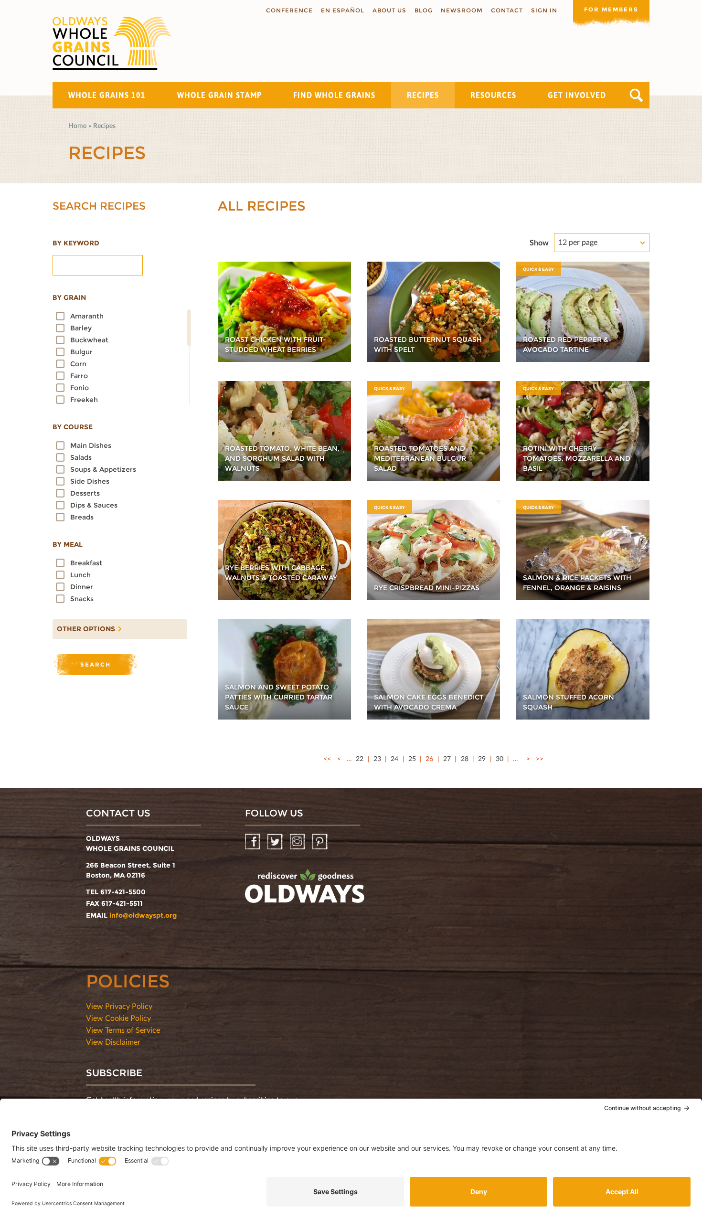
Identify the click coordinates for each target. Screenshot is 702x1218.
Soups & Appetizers (103, 469)
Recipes (423, 95)
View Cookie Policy (118, 1017)
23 (377, 758)
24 (394, 758)
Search (636, 95)
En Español (342, 10)
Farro (79, 375)
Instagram (298, 842)
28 (464, 758)
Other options (84, 626)
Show (539, 242)
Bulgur (81, 352)
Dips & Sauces (93, 505)
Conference (289, 10)
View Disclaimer (113, 1041)
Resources (493, 95)
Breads (82, 517)
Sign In (544, 10)
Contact (507, 10)
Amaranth (87, 316)
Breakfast (86, 563)
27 (447, 758)
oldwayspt (304, 889)
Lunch (80, 575)
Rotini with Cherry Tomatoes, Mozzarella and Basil (576, 458)
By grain (69, 297)
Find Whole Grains (334, 95)
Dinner (81, 587)
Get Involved (577, 95)
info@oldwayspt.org (143, 915)
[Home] (112, 43)
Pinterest (320, 842)
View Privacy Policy (119, 1005)
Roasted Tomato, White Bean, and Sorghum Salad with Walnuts (282, 458)
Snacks (82, 598)
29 (482, 758)
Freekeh (84, 399)
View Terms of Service (123, 1029)
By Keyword (76, 243)
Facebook (253, 842)
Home (77, 125)
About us (389, 10)
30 (499, 758)
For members (611, 9)
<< (327, 758)
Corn (78, 364)
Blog (424, 10)
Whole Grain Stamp (219, 95)
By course (73, 427)
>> (539, 758)
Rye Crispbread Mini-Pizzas (426, 587)
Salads (81, 457)
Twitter (275, 842)
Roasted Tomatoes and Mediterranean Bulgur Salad (420, 458)
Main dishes (90, 445)
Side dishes (89, 481)
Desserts (85, 493)
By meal (68, 544)
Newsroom (462, 10)
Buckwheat (89, 340)
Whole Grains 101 (107, 95)
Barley (81, 328)
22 (359, 758)
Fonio (79, 387)
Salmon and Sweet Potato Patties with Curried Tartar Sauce (278, 697)
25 (412, 758)
